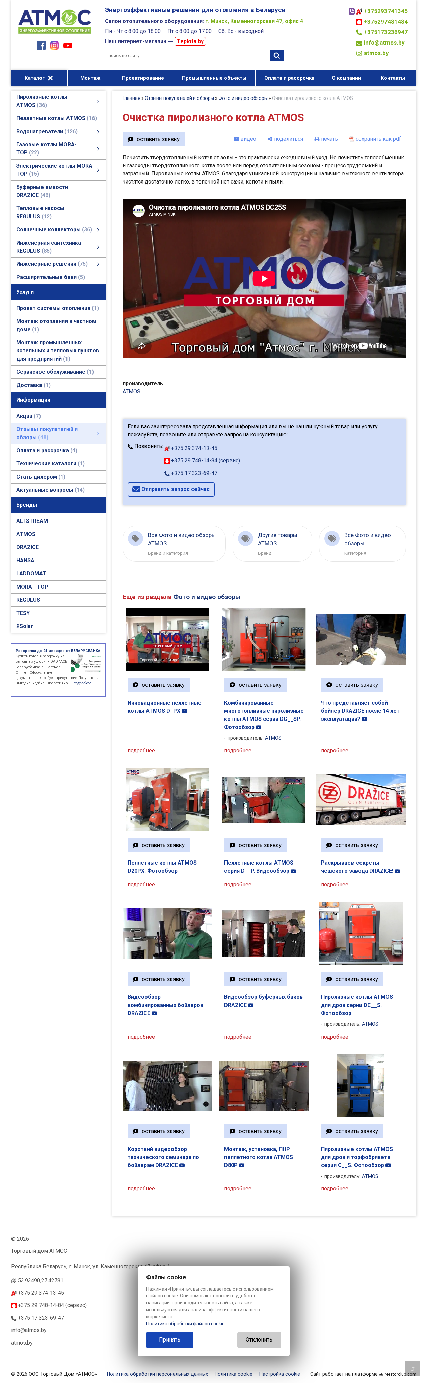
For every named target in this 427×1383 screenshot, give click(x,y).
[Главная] (54, 34)
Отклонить (259, 1339)
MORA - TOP (32, 587)
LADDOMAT (31, 573)
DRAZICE (27, 547)
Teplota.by (190, 41)
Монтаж (90, 78)
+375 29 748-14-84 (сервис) (205, 460)
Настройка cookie (279, 1374)
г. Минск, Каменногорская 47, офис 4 (254, 21)
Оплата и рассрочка (289, 78)
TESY (23, 613)
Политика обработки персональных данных (157, 1374)
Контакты (393, 78)
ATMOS (25, 534)
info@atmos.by (384, 42)
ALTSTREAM (32, 521)
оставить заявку (158, 139)
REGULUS (28, 600)
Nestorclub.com (400, 1374)
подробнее (141, 750)
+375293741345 (386, 11)
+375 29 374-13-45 (193, 448)
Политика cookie (233, 1374)
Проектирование (143, 78)
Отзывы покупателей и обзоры (179, 98)
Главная (131, 98)
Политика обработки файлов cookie (185, 1323)
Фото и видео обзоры (243, 98)
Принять (169, 1339)
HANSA (25, 560)
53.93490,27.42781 (40, 1280)
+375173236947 (386, 32)
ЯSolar (24, 626)
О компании (346, 78)
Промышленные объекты (214, 78)
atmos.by (376, 53)
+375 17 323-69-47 (193, 473)
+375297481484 (386, 21)
